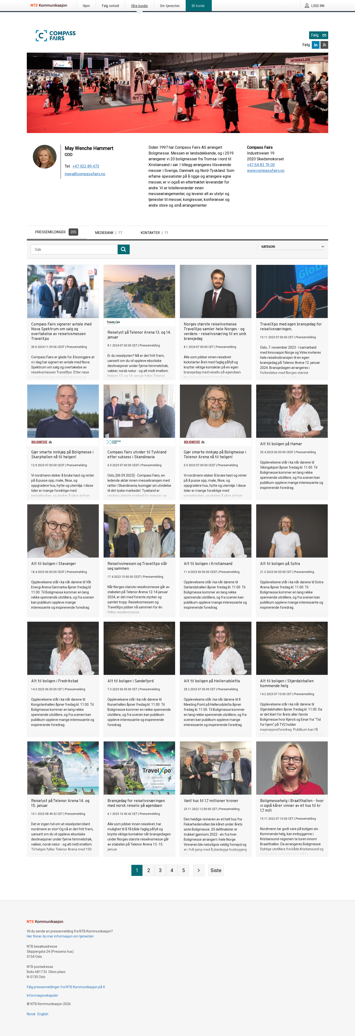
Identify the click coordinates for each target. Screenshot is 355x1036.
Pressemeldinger (55, 232)
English (42, 1014)
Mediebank (108, 233)
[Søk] (124, 249)
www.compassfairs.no (265, 170)
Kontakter (154, 233)
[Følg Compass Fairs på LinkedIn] (316, 45)
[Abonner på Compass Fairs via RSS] (324, 45)
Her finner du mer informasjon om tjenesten (60, 936)
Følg (315, 35)
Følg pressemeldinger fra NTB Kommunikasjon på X (66, 987)
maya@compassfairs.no (85, 174)
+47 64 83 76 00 (261, 164)
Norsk (31, 1014)
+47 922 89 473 (85, 166)
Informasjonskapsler (42, 995)
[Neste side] (199, 870)
